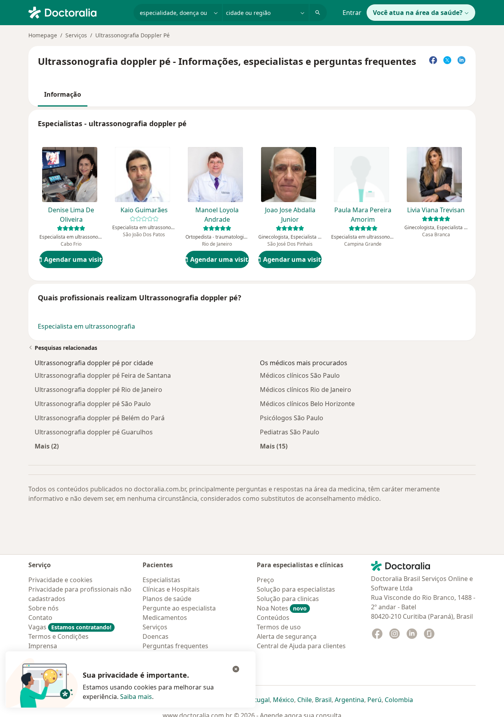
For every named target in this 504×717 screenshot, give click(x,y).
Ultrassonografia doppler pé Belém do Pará (100, 418)
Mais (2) (47, 445)
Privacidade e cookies (60, 579)
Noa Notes (282, 608)
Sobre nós (43, 608)
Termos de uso (279, 627)
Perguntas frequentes (175, 646)
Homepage (42, 35)
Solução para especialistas (296, 589)
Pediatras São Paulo (289, 432)
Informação (62, 94)
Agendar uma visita (73, 259)
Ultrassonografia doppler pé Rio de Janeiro (98, 389)
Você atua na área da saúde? (418, 12)
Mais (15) (273, 445)
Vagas (69, 627)
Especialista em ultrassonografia (86, 326)
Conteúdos (273, 617)
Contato (40, 617)
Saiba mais (136, 696)
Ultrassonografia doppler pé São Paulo (93, 403)
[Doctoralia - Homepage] (77, 11)
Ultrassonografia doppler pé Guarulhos (94, 432)
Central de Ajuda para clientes (301, 646)
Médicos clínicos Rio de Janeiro (305, 389)
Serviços (76, 35)
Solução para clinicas (288, 598)
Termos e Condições (58, 636)
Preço (265, 579)
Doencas (156, 636)
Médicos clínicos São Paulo (300, 375)
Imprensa (42, 646)
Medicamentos (165, 617)
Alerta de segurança (287, 636)
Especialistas (161, 579)
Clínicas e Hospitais (171, 589)
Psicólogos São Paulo (291, 418)
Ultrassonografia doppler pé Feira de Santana (103, 375)
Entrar (352, 12)
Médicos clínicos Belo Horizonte (307, 403)
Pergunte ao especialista (179, 608)
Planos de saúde (167, 598)
